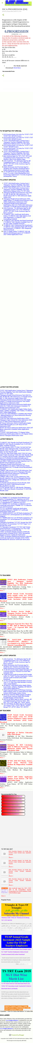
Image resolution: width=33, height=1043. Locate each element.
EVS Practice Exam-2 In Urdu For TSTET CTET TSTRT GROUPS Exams (18, 146)
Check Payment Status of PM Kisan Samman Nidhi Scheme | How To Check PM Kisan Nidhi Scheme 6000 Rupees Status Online (18, 691)
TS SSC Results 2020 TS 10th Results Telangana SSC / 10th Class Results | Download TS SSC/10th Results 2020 (16, 489)
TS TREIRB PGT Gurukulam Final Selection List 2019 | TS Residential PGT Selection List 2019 (16, 501)
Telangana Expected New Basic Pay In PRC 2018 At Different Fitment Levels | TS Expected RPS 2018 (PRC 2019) (19, 626)
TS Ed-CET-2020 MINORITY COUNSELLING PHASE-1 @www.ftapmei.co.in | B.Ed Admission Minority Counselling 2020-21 (16, 415)
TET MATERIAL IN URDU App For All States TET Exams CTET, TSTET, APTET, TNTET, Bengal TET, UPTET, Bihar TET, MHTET (17, 705)
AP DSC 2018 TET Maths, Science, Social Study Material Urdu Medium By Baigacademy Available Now (19, 763)
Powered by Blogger (17, 1035)
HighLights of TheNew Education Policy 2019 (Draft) (19, 733)
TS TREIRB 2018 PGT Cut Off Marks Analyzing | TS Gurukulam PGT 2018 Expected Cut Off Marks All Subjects (16, 514)
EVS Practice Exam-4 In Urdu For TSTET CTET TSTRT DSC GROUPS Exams (18, 135)
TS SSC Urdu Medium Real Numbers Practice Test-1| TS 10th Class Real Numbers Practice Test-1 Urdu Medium (18, 682)
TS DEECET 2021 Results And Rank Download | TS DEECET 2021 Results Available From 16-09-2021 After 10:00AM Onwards (18, 222)
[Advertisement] (16, 110)
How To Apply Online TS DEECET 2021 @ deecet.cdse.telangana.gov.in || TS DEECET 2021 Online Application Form (17, 233)
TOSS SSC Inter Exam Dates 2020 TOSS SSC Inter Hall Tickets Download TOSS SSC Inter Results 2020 (16, 454)
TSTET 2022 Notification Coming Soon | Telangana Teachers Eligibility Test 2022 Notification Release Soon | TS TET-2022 (17, 153)
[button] (3, 15)
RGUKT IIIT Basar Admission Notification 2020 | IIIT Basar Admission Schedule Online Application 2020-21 (16, 429)
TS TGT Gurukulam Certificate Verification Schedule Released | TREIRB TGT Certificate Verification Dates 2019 (14, 510)
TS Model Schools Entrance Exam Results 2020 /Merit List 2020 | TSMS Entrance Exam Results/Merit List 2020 (15, 484)
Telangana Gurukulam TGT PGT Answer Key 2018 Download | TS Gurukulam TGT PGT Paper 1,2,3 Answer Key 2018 (16, 524)
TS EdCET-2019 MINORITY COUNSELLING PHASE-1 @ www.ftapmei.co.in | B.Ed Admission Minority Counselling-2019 (19, 642)
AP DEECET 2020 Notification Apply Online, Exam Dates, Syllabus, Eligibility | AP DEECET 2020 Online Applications (18, 687)
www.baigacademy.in (6, 1028)
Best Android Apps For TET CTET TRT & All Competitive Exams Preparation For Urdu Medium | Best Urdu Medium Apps (18, 157)
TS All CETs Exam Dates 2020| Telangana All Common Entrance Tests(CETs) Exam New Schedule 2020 (18, 671)
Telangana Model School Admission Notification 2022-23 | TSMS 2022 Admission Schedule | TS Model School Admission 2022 (18, 205)
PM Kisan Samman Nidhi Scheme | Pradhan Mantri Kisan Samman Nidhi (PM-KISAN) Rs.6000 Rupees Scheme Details (17, 696)
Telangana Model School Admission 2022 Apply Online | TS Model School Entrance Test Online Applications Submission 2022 (18, 200)
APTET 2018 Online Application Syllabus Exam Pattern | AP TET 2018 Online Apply (19, 778)
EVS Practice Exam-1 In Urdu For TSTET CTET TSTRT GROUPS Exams (18, 149)
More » (2, 590)
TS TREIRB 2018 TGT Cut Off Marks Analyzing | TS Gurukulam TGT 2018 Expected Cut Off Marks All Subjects (16, 519)
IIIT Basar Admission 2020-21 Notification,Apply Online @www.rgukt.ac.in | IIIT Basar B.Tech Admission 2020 (15, 424)
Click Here (17, 68)
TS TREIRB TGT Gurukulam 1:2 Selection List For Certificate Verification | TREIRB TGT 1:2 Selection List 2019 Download (16, 505)
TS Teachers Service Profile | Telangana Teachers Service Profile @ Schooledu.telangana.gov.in (15, 457)
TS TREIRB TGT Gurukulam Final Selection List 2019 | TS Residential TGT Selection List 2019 (15, 498)
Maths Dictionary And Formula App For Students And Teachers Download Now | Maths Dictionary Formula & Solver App (16, 168)
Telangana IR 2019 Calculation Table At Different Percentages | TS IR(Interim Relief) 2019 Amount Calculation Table (19, 747)
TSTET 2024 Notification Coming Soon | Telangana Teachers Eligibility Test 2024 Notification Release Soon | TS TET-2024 (17, 142)
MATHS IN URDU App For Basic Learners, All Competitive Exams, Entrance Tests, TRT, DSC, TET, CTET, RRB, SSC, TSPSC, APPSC (18, 700)
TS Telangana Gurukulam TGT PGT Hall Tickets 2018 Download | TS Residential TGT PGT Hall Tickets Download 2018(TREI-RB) (15, 528)
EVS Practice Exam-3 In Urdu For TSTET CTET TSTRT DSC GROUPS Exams (18, 138)
